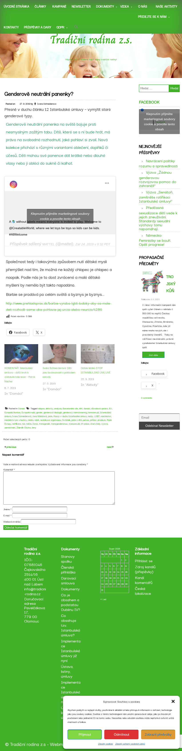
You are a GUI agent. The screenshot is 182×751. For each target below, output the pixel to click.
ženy (34, 427)
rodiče (29, 423)
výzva (104, 423)
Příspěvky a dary (37, 27)
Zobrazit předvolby (158, 734)
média (30, 420)
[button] (173, 701)
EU (110, 408)
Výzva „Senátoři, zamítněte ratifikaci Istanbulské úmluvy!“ (156, 196)
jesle (50, 416)
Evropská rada (28, 412)
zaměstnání (9, 427)
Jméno (7, 509)
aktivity (49, 408)
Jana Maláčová (39, 416)
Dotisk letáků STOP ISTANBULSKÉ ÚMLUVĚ (96, 370)
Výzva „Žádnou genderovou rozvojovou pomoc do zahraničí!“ (157, 178)
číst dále (153, 355)
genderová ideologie (53, 412)
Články (40, 6)
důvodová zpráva (99, 408)
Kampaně (59, 6)
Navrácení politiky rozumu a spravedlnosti (158, 163)
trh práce (85, 423)
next (110, 447)
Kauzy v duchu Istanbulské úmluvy (70, 416)
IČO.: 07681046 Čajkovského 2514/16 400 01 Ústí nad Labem (35, 571)
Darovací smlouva (68, 580)
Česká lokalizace (143, 590)
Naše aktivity (166, 6)
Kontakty (11, 27)
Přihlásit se (143, 561)
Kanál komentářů (143, 579)
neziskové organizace (50, 420)
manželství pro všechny (15, 420)
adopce (41, 408)
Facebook (149, 102)
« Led (103, 599)
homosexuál (93, 412)
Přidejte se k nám (152, 16)
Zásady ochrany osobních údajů (130, 743)
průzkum (102, 420)
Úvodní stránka (16, 6)
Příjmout (85, 734)
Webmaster (61, 743)
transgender (44, 423)
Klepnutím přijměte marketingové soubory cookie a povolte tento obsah (60, 216)
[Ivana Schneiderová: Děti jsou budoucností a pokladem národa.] (59, 353)
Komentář (9, 469)
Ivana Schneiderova (46, 103)
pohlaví (93, 420)
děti (81, 408)
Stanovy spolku (68, 558)
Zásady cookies (105, 743)
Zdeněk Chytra (23, 427)
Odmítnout (121, 734)
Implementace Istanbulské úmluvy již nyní (71, 650)
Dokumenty (105, 6)
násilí (36, 420)
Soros (35, 423)
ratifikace (16, 423)
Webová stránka (11, 521)
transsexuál (74, 423)
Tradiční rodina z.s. (91, 39)
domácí (87, 408)
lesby (90, 416)
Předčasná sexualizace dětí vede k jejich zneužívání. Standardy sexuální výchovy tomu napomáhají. (158, 217)
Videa (124, 6)
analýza (57, 408)
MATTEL (48, 244)
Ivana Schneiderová (21, 416)
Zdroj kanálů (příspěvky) (145, 569)
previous (11, 447)
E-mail (7, 515)
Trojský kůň (170, 283)
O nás (142, 6)
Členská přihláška (68, 569)
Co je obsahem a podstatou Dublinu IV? (70, 602)
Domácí (21, 408)
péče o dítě (76, 420)
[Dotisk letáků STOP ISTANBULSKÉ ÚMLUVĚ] (98, 353)
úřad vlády (95, 423)
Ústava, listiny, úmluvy (67, 671)
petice (86, 420)
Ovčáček (66, 420)
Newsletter (81, 6)
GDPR (60, 27)
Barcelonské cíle (70, 408)
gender (39, 412)
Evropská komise (12, 412)
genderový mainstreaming (75, 412)
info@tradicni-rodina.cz (35, 591)
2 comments (146, 397)
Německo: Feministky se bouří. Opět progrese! (155, 239)
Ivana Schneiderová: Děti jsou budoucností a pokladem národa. (59, 372)
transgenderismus (59, 423)
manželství (106, 416)
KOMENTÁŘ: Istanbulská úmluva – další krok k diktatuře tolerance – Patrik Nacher (19, 374)
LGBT (97, 416)
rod (23, 423)
